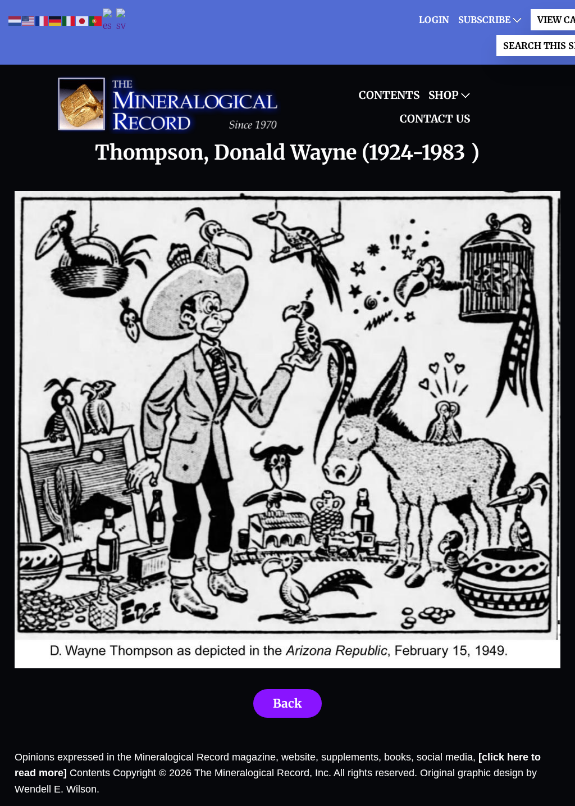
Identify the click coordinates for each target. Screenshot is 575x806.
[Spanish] (109, 21)
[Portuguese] (96, 20)
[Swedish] (123, 21)
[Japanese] (82, 20)
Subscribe (484, 19)
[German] (55, 20)
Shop (443, 95)
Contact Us (435, 118)
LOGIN (434, 19)
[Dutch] (15, 20)
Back (287, 703)
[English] (28, 20)
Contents (389, 95)
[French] (42, 20)
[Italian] (69, 20)
